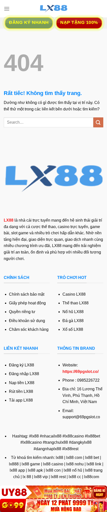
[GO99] (53, 505)
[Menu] (7, 8)
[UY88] (53, 492)
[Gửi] (98, 122)
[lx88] (53, 8)
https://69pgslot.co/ (80, 371)
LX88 (8, 220)
